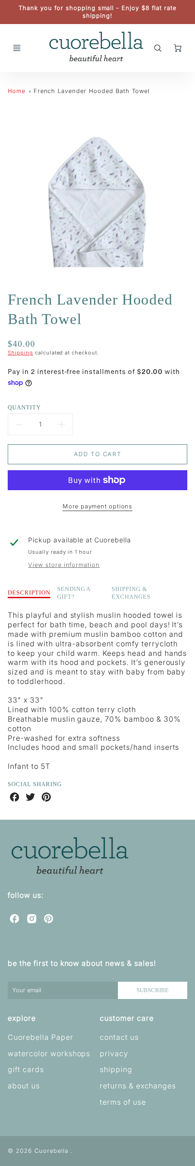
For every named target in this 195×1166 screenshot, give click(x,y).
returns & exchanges (138, 1085)
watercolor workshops (49, 1053)
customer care (126, 1018)
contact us (119, 1037)
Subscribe (152, 990)
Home (16, 91)
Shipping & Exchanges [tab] (131, 592)
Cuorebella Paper (40, 1037)
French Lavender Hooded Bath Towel (92, 91)
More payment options (97, 506)
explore (22, 1018)
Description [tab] (29, 592)
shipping (116, 1069)
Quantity (24, 407)
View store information (64, 564)
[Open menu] (17, 48)
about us (24, 1085)
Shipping (20, 352)
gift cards (26, 1069)
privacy (114, 1053)
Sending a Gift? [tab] (74, 592)
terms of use (123, 1102)
